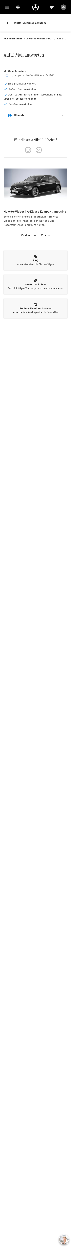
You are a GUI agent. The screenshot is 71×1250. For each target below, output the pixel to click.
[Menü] (7, 7)
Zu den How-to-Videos (35, 235)
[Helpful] (28, 150)
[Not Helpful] (39, 150)
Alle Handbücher (13, 38)
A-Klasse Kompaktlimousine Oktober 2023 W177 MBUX (39, 38)
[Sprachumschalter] (18, 7)
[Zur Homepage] (35, 7)
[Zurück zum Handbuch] (9, 23)
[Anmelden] (63, 7)
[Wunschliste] (51, 7)
